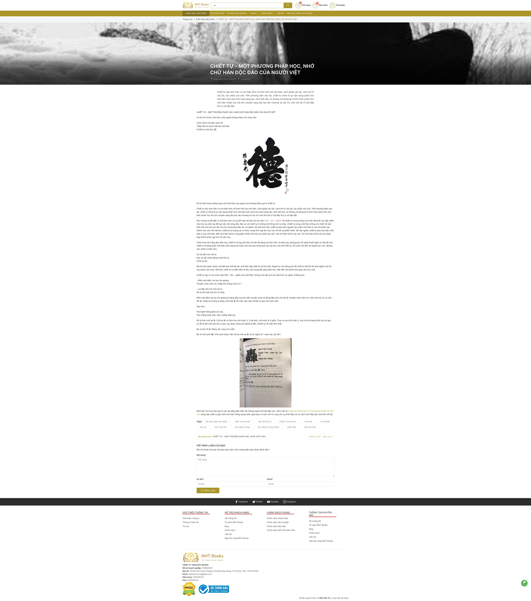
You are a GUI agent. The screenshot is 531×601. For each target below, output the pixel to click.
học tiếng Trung (242, 427)
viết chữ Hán (310, 427)
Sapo (346, 598)
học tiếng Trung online (268, 427)
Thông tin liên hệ (190, 522)
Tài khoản (340, 5)
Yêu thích (322, 5)
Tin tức (186, 526)
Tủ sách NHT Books (237, 13)
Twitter (258, 502)
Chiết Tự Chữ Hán (287, 421)
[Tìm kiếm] (288, 5)
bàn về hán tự (264, 421)
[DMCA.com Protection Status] (189, 589)
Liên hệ (280, 13)
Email (270, 479)
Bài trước (316, 437)
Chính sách (267, 13)
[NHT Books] (196, 5)
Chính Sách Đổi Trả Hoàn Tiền (281, 530)
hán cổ (203, 427)
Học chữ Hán (220, 427)
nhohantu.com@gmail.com (200, 574)
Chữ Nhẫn (325, 421)
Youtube (274, 502)
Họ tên (200, 479)
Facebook (243, 502)
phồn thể (291, 427)
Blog (254, 13)
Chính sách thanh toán (277, 518)
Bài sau (327, 437)
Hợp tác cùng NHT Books (299, 13)
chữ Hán (308, 421)
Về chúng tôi (217, 13)
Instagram (291, 502)
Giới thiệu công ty (191, 518)
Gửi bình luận (208, 490)
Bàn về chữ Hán (242, 421)
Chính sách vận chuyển (278, 522)
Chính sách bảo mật (276, 526)
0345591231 (198, 577)
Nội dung (201, 455)
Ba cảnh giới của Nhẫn (216, 421)
